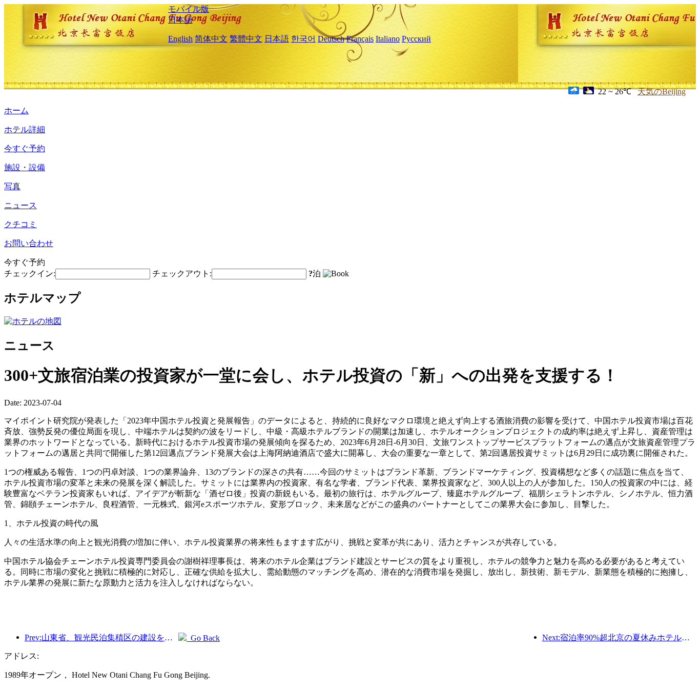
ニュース (20, 205)
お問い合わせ (28, 243)
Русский (416, 38)
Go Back (203, 638)
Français (360, 38)
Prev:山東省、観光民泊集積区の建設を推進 (101, 637)
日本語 (180, 19)
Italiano (388, 38)
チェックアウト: (182, 273)
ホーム (16, 110)
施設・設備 (24, 167)
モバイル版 (188, 9)
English (180, 38)
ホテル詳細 (24, 129)
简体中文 (211, 38)
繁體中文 (246, 38)
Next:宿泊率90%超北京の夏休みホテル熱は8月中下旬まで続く (619, 637)
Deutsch (331, 38)
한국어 (303, 38)
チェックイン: (29, 273)
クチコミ (20, 224)
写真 (12, 186)
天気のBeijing (661, 91)
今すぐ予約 (24, 148)
